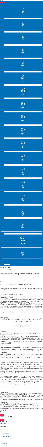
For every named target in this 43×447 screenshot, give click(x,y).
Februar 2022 (22, 64)
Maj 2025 (23, 22)
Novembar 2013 (23, 181)
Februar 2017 (22, 121)
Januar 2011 (22, 198)
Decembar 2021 (23, 68)
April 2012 (23, 188)
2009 (22, 222)
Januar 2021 (22, 78)
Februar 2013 (22, 173)
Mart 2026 (23, 11)
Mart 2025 (23, 24)
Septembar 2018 (23, 114)
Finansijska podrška (22, 262)
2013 (22, 170)
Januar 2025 (22, 26)
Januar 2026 (22, 13)
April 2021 (23, 75)
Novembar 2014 (23, 168)
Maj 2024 (23, 35)
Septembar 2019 (23, 101)
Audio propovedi (22, 237)
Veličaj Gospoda (22, 255)
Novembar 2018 (23, 116)
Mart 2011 (23, 200)
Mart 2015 (23, 148)
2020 (22, 79)
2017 (22, 118)
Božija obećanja (23, 236)
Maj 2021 (23, 74)
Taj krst (22, 256)
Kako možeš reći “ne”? (22, 250)
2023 (22, 40)
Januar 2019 (22, 94)
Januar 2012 (22, 185)
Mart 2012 (23, 187)
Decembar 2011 (23, 208)
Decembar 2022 (23, 55)
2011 (22, 196)
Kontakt (2, 263)
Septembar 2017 (23, 127)
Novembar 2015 (23, 155)
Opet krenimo (22, 252)
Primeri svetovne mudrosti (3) (4, 423)
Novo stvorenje (22, 251)
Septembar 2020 (23, 88)
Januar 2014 (22, 159)
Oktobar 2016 (22, 141)
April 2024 (23, 36)
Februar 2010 (22, 212)
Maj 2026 (23, 9)
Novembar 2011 (23, 207)
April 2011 (23, 201)
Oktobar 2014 (22, 167)
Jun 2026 (23, 8)
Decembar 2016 (23, 143)
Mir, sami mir (22, 254)
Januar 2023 (22, 52)
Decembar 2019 (23, 104)
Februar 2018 (22, 108)
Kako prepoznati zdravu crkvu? (22, 243)
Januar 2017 (22, 120)
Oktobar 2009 (22, 227)
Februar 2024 (22, 38)
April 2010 (23, 214)
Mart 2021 (23, 76)
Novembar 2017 (23, 129)
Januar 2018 (22, 107)
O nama (2, 260)
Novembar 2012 (23, 194)
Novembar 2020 (23, 90)
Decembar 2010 (23, 221)
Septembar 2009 (23, 226)
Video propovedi (22, 238)
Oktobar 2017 (22, 128)
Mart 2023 (23, 50)
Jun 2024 (23, 34)
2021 (22, 66)
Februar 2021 (22, 77)
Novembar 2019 (23, 103)
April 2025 (23, 23)
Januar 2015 (22, 146)
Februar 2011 (22, 199)
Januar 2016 (22, 133)
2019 (22, 92)
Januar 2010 (22, 211)
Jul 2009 (23, 224)
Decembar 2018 (23, 117)
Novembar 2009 (23, 228)
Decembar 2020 (23, 91)
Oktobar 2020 (22, 89)
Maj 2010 (23, 215)
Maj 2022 (23, 61)
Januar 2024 (22, 39)
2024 (22, 27)
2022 (22, 53)
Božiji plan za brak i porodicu (23, 240)
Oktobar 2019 (22, 102)
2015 (22, 144)
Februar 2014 (22, 160)
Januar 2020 (22, 81)
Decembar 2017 (23, 130)
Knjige (2, 241)
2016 (22, 131)
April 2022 (23, 62)
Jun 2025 (23, 21)
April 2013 (23, 175)
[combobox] (3, 413)
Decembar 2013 (23, 182)
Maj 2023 (23, 48)
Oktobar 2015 (22, 154)
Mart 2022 (23, 63)
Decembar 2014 (23, 169)
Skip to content (1, 0)
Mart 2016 (23, 135)
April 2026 (23, 10)
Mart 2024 (23, 37)
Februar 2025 (22, 25)
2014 (22, 157)
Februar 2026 (22, 12)
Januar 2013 (22, 172)
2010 (22, 209)
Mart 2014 (23, 161)
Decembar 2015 (23, 156)
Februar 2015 (22, 147)
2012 (22, 183)
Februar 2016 (22, 134)
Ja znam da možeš (22, 253)
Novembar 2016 (23, 142)
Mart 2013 (23, 174)
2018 (22, 105)
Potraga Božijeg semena (22, 244)
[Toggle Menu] (21, 4)
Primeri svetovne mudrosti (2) (4, 426)
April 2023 (23, 49)
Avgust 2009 (22, 225)
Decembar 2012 (23, 195)
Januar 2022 (22, 65)
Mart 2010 (23, 213)
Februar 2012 (22, 186)
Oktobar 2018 (22, 115)
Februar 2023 (22, 51)
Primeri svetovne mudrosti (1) (4, 429)
